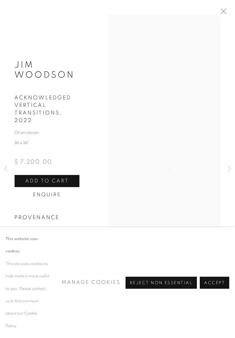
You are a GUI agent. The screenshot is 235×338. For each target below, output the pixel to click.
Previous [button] (5, 169)
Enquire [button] (47, 194)
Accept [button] (214, 282)
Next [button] (229, 169)
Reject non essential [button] (161, 282)
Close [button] (222, 13)
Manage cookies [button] (91, 282)
